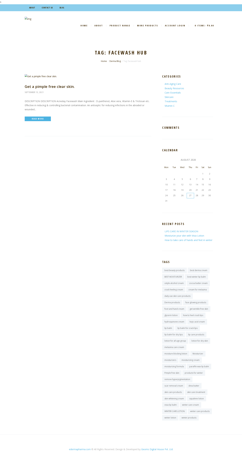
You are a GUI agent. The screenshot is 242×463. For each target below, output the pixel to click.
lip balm (168, 328)
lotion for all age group (175, 340)
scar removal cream (173, 385)
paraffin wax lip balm (199, 366)
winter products (189, 417)
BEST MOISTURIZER (173, 276)
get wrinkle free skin (199, 308)
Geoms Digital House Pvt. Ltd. (157, 449)
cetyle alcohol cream (174, 283)
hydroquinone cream (174, 321)
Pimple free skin (171, 372)
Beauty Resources (174, 88)
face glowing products (195, 302)
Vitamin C (170, 105)
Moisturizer (198, 353)
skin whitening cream (174, 398)
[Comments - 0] (50, 92)
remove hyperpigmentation (177, 379)
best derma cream (198, 270)
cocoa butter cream (198, 283)
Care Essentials (173, 92)
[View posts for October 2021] (166, 160)
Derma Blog (115, 61)
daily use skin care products (177, 296)
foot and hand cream (174, 308)
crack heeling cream (173, 289)
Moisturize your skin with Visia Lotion (184, 235)
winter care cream (190, 404)
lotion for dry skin (199, 340)
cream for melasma (197, 289)
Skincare (169, 97)
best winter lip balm (196, 276)
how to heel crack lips (193, 315)
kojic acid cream (197, 321)
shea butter (193, 385)
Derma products (172, 302)
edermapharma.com (80, 449)
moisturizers (170, 360)
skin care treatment (196, 392)
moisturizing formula (174, 366)
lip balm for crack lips (187, 328)
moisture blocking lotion (175, 353)
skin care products (173, 392)
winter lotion (170, 417)
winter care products (200, 411)
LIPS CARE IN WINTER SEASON (181, 231)
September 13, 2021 (34, 92)
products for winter (194, 372)
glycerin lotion (171, 315)
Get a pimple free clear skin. (50, 86)
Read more (38, 118)
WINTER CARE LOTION (174, 411)
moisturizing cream (191, 360)
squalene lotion (196, 398)
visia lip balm (170, 404)
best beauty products (174, 270)
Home (104, 61)
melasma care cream (174, 347)
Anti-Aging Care (173, 83)
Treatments (171, 101)
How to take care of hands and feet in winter (188, 240)
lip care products (196, 334)
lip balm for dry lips (173, 334)
